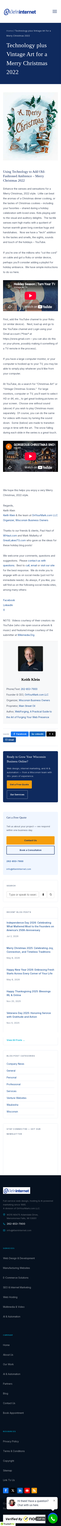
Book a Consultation (31, 850)
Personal (11, 1077)
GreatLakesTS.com (14, 540)
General (11, 1070)
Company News (15, 1063)
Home (9, 31)
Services (11, 1091)
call (27, 565)
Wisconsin (12, 1111)
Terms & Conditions (14, 1451)
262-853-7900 (29, 689)
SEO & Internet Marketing (17, 1287)
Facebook (9, 600)
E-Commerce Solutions (15, 1277)
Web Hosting (10, 1297)
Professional (14, 1084)
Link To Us (9, 1480)
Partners (7, 1383)
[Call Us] (53, 1518)
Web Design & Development (19, 1258)
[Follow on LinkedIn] (20, 1490)
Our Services (17, 794)
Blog (5, 1393)
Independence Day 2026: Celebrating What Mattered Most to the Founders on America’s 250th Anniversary (30, 926)
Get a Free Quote (19, 784)
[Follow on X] (13, 1490)
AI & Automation (11, 1316)
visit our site (48, 565)
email (34, 565)
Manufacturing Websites (16, 1267)
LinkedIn (8, 605)
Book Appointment (13, 1412)
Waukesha (12, 1104)
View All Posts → (16, 1040)
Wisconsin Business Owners (34, 700)
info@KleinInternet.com (18, 869)
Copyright (8, 1460)
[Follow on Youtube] (27, 1490)
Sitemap (7, 1470)
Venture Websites (16, 1097)
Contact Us (30, 840)
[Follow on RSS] (34, 1490)
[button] (55, 11)
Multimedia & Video (14, 1306)
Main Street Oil (27, 705)
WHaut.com (10, 535)
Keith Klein (9, 515)
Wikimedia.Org (26, 635)
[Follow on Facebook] (5, 1490)
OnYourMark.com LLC (45, 515)
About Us (8, 1354)
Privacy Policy (11, 1441)
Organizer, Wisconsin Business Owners (25, 520)
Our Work (8, 1364)
